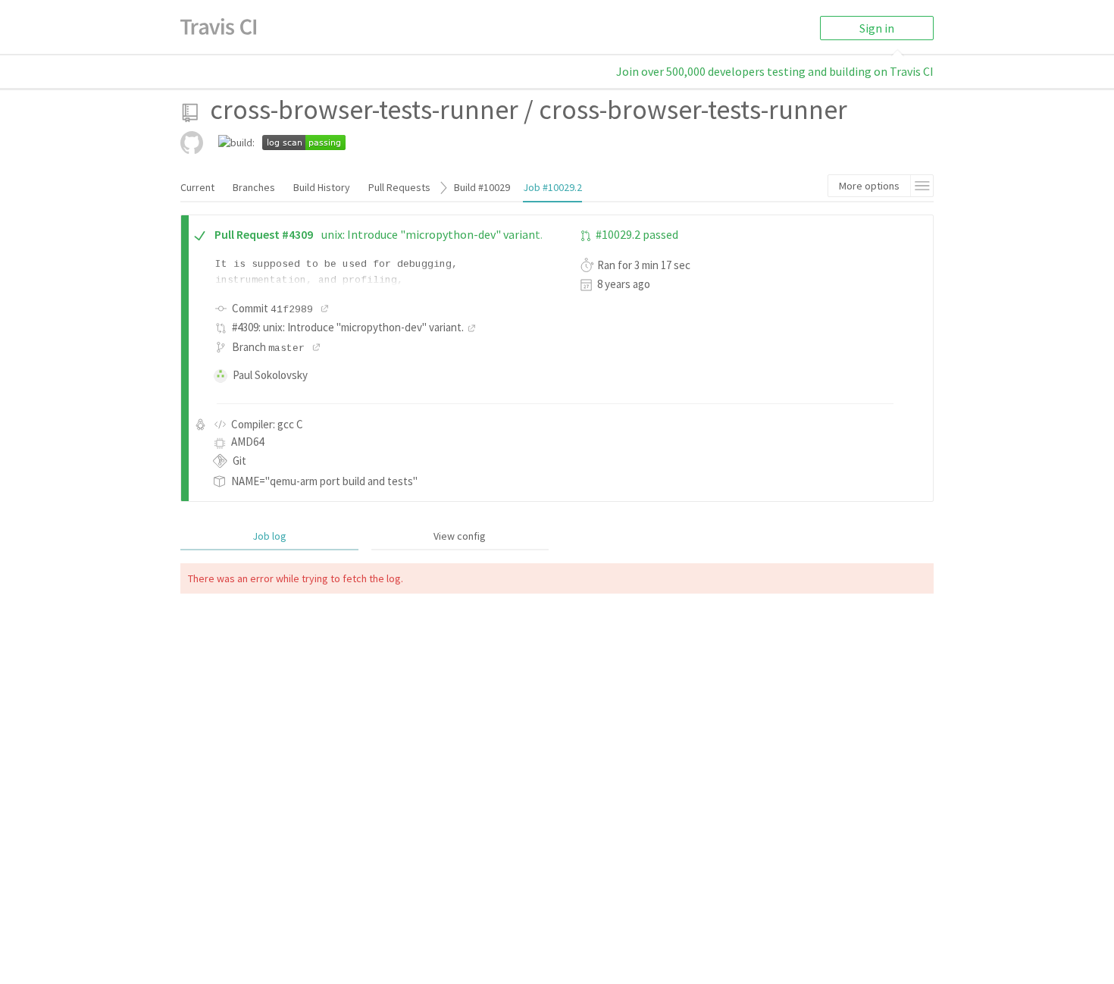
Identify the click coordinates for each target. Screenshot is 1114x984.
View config (459, 536)
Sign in (876, 28)
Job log (269, 536)
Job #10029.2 (552, 187)
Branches (254, 187)
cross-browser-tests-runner (364, 109)
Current (197, 187)
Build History (321, 187)
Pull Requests (399, 187)
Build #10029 (482, 187)
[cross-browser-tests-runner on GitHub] (191, 142)
